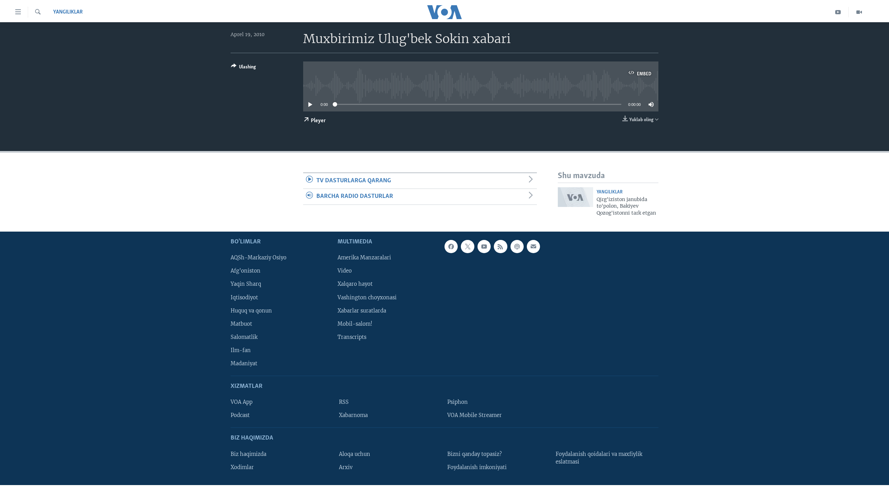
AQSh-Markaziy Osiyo (258, 258)
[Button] (243, 68)
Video (345, 271)
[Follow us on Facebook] (451, 246)
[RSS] (500, 246)
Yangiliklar (68, 12)
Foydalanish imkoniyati (477, 467)
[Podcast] (517, 246)
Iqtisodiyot (244, 297)
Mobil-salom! (355, 324)
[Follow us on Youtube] (484, 246)
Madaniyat (244, 363)
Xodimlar (242, 467)
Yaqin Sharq (246, 284)
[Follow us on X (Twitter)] (467, 246)
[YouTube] (838, 12)
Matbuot (241, 324)
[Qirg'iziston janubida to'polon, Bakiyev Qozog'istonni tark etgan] (575, 197)
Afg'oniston (245, 271)
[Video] (859, 12)
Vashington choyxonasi (367, 297)
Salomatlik (244, 337)
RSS (344, 402)
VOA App (241, 402)
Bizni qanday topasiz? (474, 454)
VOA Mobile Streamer (474, 415)
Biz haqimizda (248, 454)
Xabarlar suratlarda (362, 310)
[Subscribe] (533, 246)
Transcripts (352, 337)
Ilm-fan (241, 350)
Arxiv (345, 467)
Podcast (240, 415)
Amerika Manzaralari (364, 258)
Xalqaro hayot (355, 284)
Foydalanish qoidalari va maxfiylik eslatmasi (599, 458)
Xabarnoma (353, 415)
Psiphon (457, 402)
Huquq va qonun (251, 310)
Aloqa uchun (354, 454)
